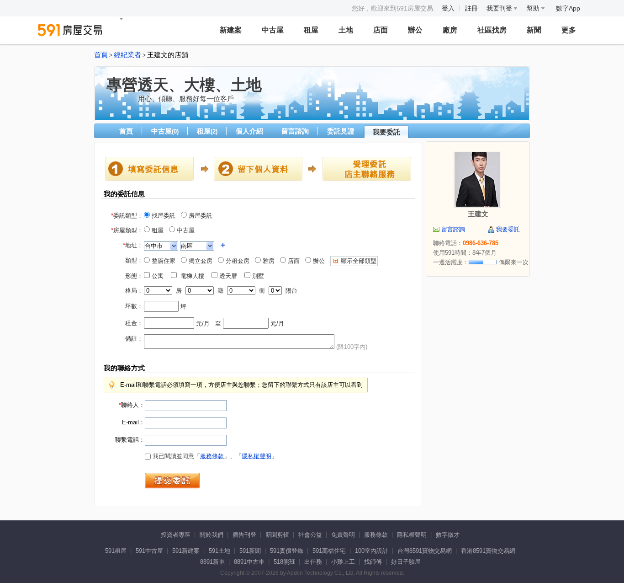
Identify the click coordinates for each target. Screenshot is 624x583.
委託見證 (340, 131)
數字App (568, 8)
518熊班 (284, 561)
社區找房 (492, 30)
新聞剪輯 (277, 534)
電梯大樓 (193, 276)
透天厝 (230, 276)
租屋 (311, 30)
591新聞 (250, 550)
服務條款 (212, 456)
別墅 (260, 276)
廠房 (450, 30)
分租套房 (236, 260)
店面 (380, 30)
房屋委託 (199, 215)
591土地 (219, 550)
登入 (448, 8)
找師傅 (373, 561)
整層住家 (162, 260)
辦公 (415, 30)
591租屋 (116, 550)
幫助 (534, 8)
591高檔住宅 (329, 550)
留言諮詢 (295, 131)
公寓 (159, 276)
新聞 (534, 30)
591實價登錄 (286, 550)
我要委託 (386, 132)
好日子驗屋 (406, 561)
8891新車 (212, 561)
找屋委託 (162, 215)
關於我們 (211, 534)
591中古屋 (149, 550)
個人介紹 (249, 131)
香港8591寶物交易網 (488, 550)
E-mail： (133, 422)
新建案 (231, 30)
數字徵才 (448, 534)
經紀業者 (127, 55)
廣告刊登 (244, 534)
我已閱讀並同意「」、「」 (214, 456)
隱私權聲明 (256, 456)
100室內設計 (371, 550)
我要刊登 (500, 8)
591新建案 (186, 550)
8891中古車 (249, 561)
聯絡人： (132, 404)
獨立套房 (199, 260)
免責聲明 (343, 534)
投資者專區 (175, 534)
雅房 (268, 260)
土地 (345, 30)
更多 (568, 30)
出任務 (313, 561)
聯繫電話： (130, 439)
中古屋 (273, 30)
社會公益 (310, 534)
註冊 (471, 8)
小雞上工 (343, 561)
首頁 (101, 55)
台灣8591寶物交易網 (424, 550)
